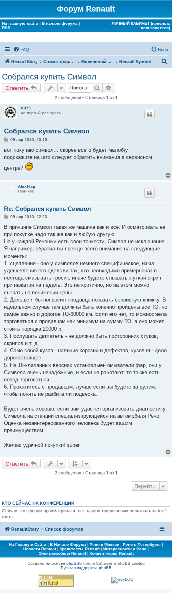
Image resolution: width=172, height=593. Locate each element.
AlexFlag (26, 186)
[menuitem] (21, 49)
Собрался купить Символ (49, 76)
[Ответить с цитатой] (149, 114)
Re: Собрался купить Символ (47, 208)
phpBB (72, 563)
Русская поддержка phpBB (86, 567)
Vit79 (26, 108)
